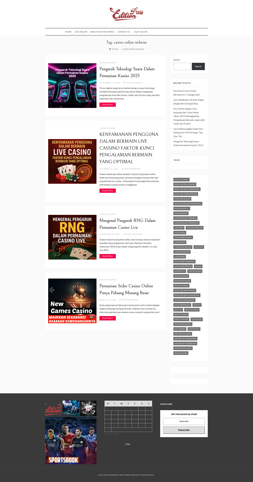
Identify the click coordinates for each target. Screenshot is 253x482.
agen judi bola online (185, 184)
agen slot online (182, 199)
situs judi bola (181, 285)
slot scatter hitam (183, 348)
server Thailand (182, 281)
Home (68, 32)
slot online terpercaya (185, 343)
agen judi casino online (186, 194)
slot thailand (181, 353)
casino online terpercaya (186, 223)
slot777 (197, 305)
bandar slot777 (182, 208)
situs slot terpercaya (184, 300)
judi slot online (182, 252)
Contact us (123, 32)
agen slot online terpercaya (188, 203)
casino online (107, 62)
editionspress (134, 83)
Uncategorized (108, 280)
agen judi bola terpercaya (187, 189)
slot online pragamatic (185, 338)
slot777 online (181, 319)
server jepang (181, 276)
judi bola (179, 228)
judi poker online (183, 247)
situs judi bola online (185, 290)
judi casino (180, 232)
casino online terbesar (185, 218)
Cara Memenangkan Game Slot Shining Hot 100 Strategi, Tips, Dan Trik (188, 133)
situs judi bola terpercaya (187, 295)
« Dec (127, 444)
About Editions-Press (102, 32)
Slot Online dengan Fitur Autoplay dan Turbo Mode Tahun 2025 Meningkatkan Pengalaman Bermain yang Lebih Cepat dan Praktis (189, 116)
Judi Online (81, 32)
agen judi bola (181, 179)
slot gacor (197, 319)
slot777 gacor (191, 310)
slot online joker (183, 334)
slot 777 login (181, 314)
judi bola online (194, 228)
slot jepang (180, 329)
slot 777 (178, 310)
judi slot (199, 247)
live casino (180, 257)
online (198, 266)
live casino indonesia (184, 261)
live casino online (183, 266)
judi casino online (183, 237)
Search (176, 59)
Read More (107, 104)
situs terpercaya (182, 305)
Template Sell (147, 475)
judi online (180, 242)
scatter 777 (180, 271)
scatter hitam (194, 271)
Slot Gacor (141, 32)
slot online (194, 329)
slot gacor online (183, 324)
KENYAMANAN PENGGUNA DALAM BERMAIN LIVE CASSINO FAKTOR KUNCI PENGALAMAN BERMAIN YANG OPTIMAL (128, 148)
